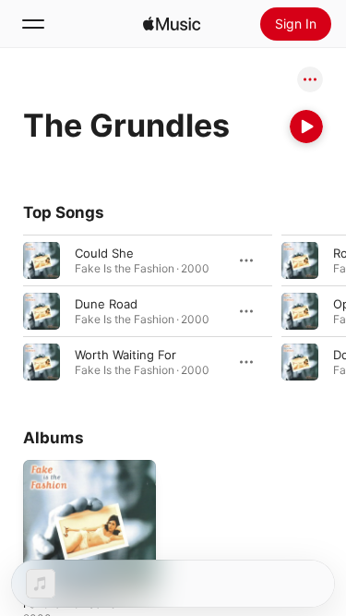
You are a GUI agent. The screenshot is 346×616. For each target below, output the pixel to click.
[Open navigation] (33, 24)
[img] (171, 24)
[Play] (306, 126)
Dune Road (106, 303)
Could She (104, 253)
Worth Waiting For (125, 354)
